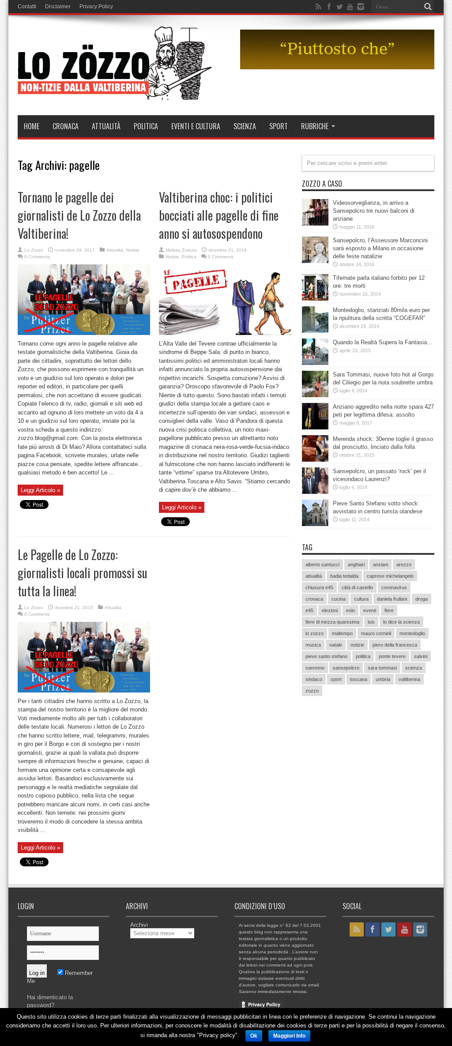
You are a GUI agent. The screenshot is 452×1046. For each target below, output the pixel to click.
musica (313, 644)
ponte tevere (392, 656)
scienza (413, 667)
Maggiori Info (289, 1036)
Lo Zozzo (33, 250)
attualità (313, 576)
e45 (309, 610)
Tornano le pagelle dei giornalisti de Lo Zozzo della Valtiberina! (79, 215)
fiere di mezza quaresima (332, 622)
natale (335, 644)
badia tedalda (344, 576)
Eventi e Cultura (195, 126)
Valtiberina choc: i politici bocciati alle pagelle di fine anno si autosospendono (219, 215)
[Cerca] (427, 6)
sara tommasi (382, 667)
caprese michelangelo (390, 576)
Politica (146, 126)
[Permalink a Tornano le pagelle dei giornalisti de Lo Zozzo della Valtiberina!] (84, 333)
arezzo (403, 564)
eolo (350, 610)
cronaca (314, 599)
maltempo (342, 633)
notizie (357, 644)
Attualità (106, 126)
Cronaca (66, 126)
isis (371, 622)
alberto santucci (322, 564)
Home (31, 126)
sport (336, 679)
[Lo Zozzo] (115, 93)
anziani (380, 564)
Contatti (27, 7)
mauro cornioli (376, 633)
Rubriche (314, 126)
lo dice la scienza (401, 622)
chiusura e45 (319, 587)
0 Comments (37, 256)
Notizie (132, 250)
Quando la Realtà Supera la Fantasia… (383, 342)
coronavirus (394, 587)
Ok (253, 1036)
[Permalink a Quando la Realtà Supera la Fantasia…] (315, 363)
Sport (278, 126)
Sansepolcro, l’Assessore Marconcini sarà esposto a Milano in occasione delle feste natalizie (380, 248)
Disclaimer (58, 7)
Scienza (245, 126)
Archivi (139, 925)
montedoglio (412, 633)
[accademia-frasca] (337, 67)
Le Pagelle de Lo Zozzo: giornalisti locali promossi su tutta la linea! (82, 573)
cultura (361, 599)
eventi (369, 610)
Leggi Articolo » (40, 490)
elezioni (330, 610)
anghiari (356, 564)
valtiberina (409, 679)
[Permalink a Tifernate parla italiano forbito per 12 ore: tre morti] (315, 298)
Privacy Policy (96, 7)
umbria (383, 679)
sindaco (313, 679)
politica (363, 656)
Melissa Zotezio (181, 250)
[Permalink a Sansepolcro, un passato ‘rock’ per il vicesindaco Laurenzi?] (315, 492)
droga (421, 599)
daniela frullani (392, 599)
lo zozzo (314, 633)
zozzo (312, 690)
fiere (389, 610)
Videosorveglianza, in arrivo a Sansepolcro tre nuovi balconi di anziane (373, 210)
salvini (420, 656)
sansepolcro (346, 667)
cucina (338, 599)
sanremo (314, 667)
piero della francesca (395, 644)
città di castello (357, 587)
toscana (358, 679)
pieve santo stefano (326, 656)
